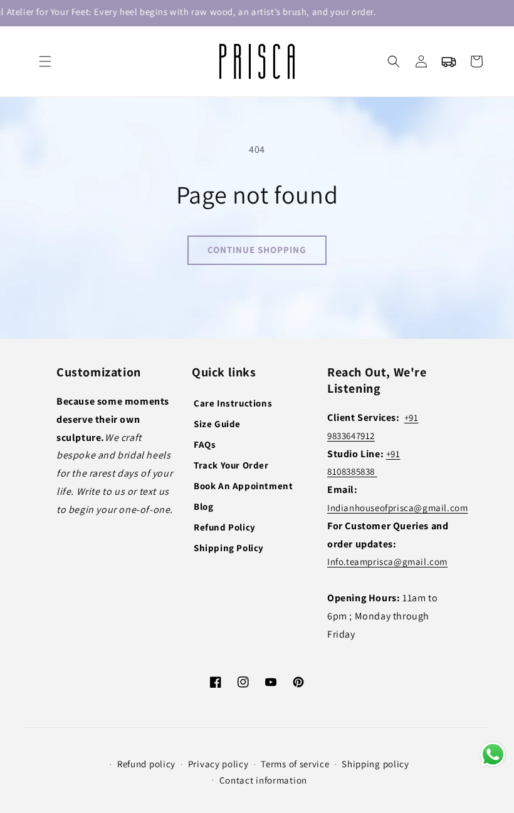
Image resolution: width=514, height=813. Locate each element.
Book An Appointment (243, 486)
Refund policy (146, 764)
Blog (203, 506)
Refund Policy (225, 527)
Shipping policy (375, 764)
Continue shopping (257, 250)
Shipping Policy (229, 548)
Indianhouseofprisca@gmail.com (397, 508)
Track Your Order (231, 465)
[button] (45, 61)
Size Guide (217, 424)
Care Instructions (233, 403)
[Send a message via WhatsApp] (493, 754)
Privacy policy (218, 764)
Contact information (263, 780)
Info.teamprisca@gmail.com (387, 561)
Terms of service (295, 764)
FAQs (205, 444)
